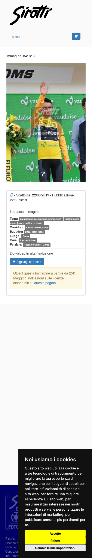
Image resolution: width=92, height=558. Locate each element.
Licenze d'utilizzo (16, 543)
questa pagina (45, 282)
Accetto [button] (55, 533)
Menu (16, 37)
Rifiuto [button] (55, 540)
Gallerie (10, 547)
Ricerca (10, 538)
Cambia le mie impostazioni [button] (55, 548)
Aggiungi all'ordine (28, 261)
